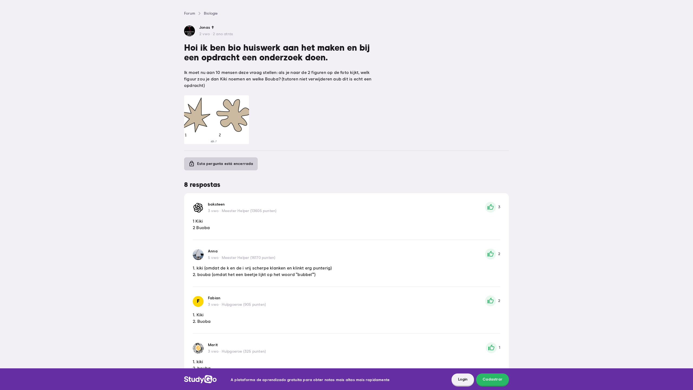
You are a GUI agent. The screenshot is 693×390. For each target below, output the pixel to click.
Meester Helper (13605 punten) (249, 211)
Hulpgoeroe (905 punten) (244, 305)
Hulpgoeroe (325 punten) (244, 351)
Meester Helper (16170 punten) (249, 258)
